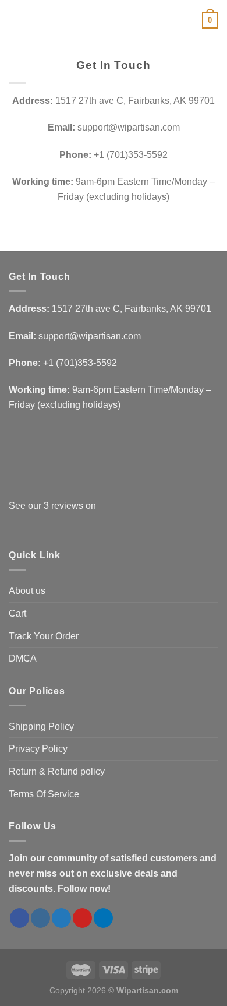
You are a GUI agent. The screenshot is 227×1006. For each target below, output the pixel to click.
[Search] (35, 20)
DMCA (23, 658)
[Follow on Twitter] (61, 918)
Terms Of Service (44, 794)
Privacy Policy (38, 749)
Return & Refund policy (57, 771)
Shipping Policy (41, 726)
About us (27, 591)
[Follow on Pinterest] (82, 918)
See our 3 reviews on (52, 506)
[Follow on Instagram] (40, 918)
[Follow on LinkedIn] (103, 918)
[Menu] (16, 20)
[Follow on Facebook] (19, 918)
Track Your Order (44, 636)
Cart (17, 613)
